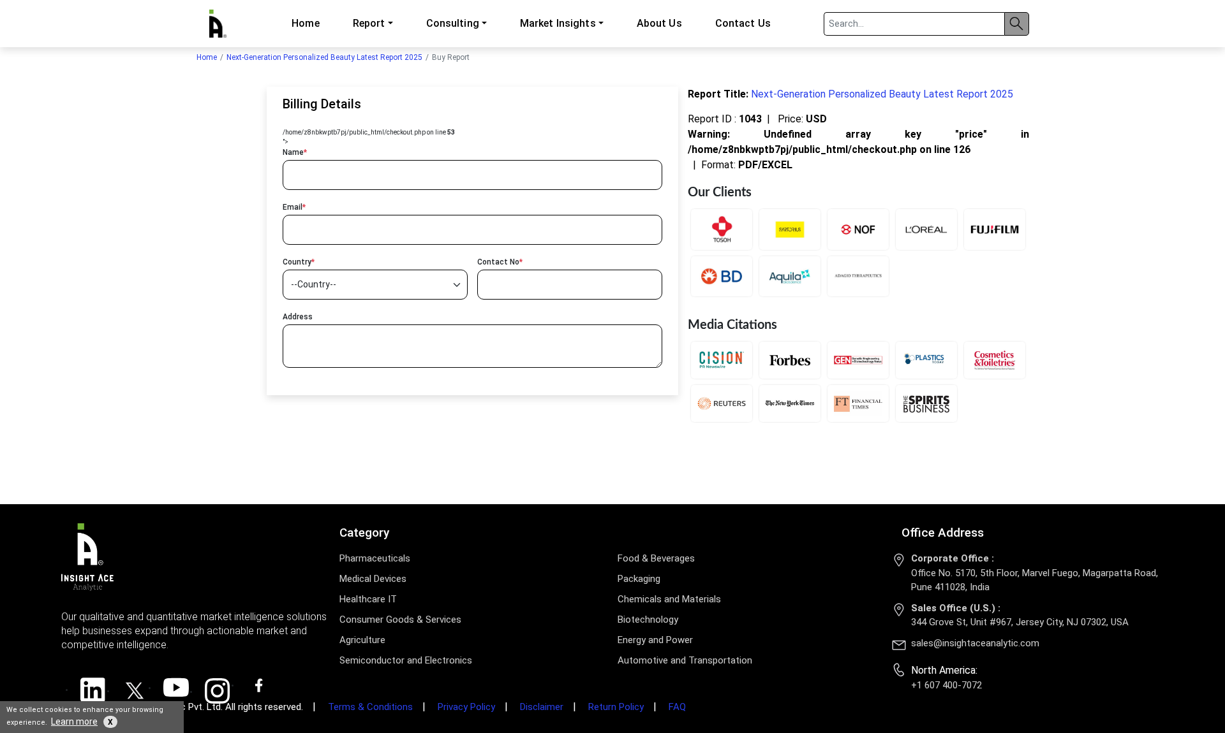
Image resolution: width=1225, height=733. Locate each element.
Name (295, 152)
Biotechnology (648, 619)
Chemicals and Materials (669, 599)
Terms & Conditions (370, 707)
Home (305, 23)
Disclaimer (541, 707)
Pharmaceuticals (374, 558)
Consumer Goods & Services (400, 619)
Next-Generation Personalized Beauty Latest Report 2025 (324, 57)
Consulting (452, 23)
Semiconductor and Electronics (405, 660)
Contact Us (743, 23)
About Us (659, 23)
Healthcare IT (368, 599)
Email (294, 207)
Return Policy (616, 707)
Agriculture (362, 640)
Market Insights (558, 23)
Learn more (74, 721)
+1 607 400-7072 (946, 685)
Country (299, 262)
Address (298, 316)
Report (369, 23)
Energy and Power (655, 640)
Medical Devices (372, 578)
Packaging (639, 578)
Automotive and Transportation (685, 660)
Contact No (500, 262)
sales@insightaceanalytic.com (975, 643)
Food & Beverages (656, 558)
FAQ (677, 707)
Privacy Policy (466, 707)
